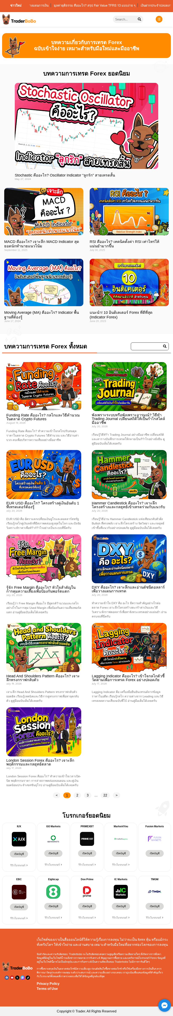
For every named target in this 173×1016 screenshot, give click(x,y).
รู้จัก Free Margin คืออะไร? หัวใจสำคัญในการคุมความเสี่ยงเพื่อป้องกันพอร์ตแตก (41, 589)
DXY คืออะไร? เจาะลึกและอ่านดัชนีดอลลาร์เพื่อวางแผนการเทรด (128, 589)
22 (106, 794)
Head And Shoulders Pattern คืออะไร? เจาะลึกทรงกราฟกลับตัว (43, 678)
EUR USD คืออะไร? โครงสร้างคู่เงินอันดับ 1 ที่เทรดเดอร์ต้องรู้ (42, 505)
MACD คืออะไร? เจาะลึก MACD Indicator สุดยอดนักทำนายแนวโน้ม (41, 244)
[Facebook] (7, 978)
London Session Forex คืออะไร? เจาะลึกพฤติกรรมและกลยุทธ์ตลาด (40, 762)
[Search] (139, 19)
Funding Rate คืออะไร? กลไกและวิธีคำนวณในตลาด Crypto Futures (43, 417)
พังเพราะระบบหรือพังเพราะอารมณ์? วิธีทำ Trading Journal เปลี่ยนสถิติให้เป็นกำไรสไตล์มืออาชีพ (128, 419)
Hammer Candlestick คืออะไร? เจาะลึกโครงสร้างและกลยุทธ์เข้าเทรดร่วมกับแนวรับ (128, 505)
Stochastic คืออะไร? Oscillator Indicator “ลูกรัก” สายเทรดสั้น (65, 175)
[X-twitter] (17, 978)
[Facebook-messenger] (164, 1005)
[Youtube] (12, 978)
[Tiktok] (28, 978)
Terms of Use (47, 988)
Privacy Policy (48, 983)
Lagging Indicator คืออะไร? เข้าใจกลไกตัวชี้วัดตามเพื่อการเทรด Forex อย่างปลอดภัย (128, 678)
